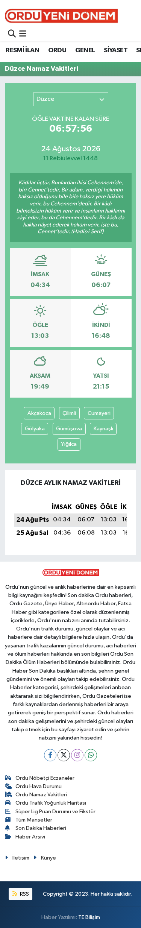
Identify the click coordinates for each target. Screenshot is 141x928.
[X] (64, 755)
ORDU (57, 50)
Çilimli (69, 413)
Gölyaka (35, 428)
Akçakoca (39, 413)
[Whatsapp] (91, 755)
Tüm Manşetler (33, 820)
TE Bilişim (89, 917)
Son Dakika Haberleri (40, 828)
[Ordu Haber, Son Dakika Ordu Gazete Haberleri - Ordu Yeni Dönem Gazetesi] (61, 16)
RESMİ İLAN (22, 50)
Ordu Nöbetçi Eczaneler (44, 778)
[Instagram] (77, 755)
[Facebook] (50, 755)
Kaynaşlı (103, 428)
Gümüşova (69, 428)
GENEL (85, 50)
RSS (24, 894)
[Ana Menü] (22, 34)
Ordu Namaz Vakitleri (41, 794)
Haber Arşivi (30, 837)
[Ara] (12, 34)
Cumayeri (99, 413)
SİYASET (115, 50)
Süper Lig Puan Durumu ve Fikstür (55, 811)
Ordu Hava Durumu (38, 786)
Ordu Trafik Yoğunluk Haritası (50, 803)
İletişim (20, 858)
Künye (48, 858)
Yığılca (69, 444)
